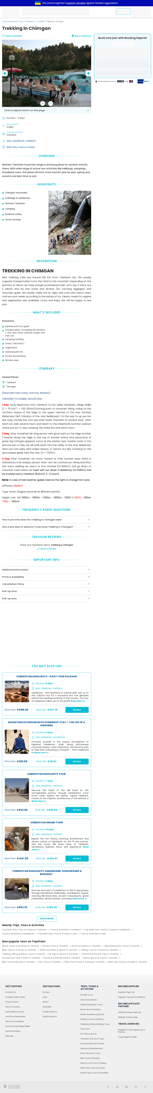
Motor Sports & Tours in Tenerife (101, 957)
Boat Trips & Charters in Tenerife (19, 949)
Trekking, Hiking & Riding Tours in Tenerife (24, 953)
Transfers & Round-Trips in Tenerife (100, 953)
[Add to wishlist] (42, 103)
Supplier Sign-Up (126, 992)
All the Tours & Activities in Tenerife (21, 945)
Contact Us (10, 992)
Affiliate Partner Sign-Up (129, 1012)
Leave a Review (13, 35)
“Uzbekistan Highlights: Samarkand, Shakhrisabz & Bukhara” (47, 873)
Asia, (9, 140)
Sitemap (9, 1036)
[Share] (50, 103)
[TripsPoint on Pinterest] (108, 1087)
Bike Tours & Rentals (90, 1058)
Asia (21, 21)
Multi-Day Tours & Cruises (21, 147)
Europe (46, 992)
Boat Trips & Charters (90, 1009)
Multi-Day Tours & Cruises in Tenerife (127, 961)
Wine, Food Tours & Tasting (93, 1063)
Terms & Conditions (14, 1021)
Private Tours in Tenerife (56, 945)
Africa (45, 1001)
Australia (47, 1006)
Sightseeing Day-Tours (91, 1004)
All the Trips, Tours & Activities (94, 1072)
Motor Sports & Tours (90, 1053)
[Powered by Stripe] (114, 81)
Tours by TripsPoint (10, 21)
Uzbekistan (30, 21)
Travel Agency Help (127, 1037)
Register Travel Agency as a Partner (131, 1031)
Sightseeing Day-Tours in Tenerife (122, 945)
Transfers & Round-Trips (92, 1038)
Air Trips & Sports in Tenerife (63, 953)
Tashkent (40, 21)
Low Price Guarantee (15, 1016)
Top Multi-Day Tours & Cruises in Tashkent (24, 929)
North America (50, 1016)
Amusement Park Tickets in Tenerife (21, 957)
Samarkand (59, 737)
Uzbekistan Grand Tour (46, 822)
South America (50, 1011)
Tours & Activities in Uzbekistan (18, 933)
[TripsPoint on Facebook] (126, 1087)
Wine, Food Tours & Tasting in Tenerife (84, 961)
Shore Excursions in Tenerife (86, 945)
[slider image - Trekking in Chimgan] (46, 73)
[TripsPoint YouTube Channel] (117, 1087)
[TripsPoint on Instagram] (135, 1087)
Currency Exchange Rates (17, 1026)
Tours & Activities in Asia (93, 933)
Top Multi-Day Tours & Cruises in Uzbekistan (107, 929)
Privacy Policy (11, 1001)
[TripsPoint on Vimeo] (145, 1087)
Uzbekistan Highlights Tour (46, 774)
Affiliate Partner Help (128, 1017)
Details (77, 710)
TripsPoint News (12, 1031)
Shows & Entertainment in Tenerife (62, 957)
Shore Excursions (88, 999)
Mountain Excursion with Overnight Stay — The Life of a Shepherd (46, 724)
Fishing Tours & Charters (92, 1019)
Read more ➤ (78, 700)
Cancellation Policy (14, 1011)
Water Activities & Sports (92, 1014)
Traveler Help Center (15, 997)
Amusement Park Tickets (92, 1043)
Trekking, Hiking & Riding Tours (95, 1024)
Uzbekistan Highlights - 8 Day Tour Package (46, 676)
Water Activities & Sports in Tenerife (59, 949)
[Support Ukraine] (38, 3)
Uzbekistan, (19, 140)
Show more (46, 918)
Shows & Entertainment (91, 1048)
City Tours (85, 1028)
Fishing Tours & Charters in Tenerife (100, 949)
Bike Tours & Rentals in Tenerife (18, 961)
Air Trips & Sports (88, 1033)
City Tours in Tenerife (49, 961)
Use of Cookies (12, 1006)
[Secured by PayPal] (143, 81)
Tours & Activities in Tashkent (65, 929)
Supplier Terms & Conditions (132, 997)
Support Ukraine (75, 3)
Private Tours (86, 994)
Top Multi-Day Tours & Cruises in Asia (57, 933)
